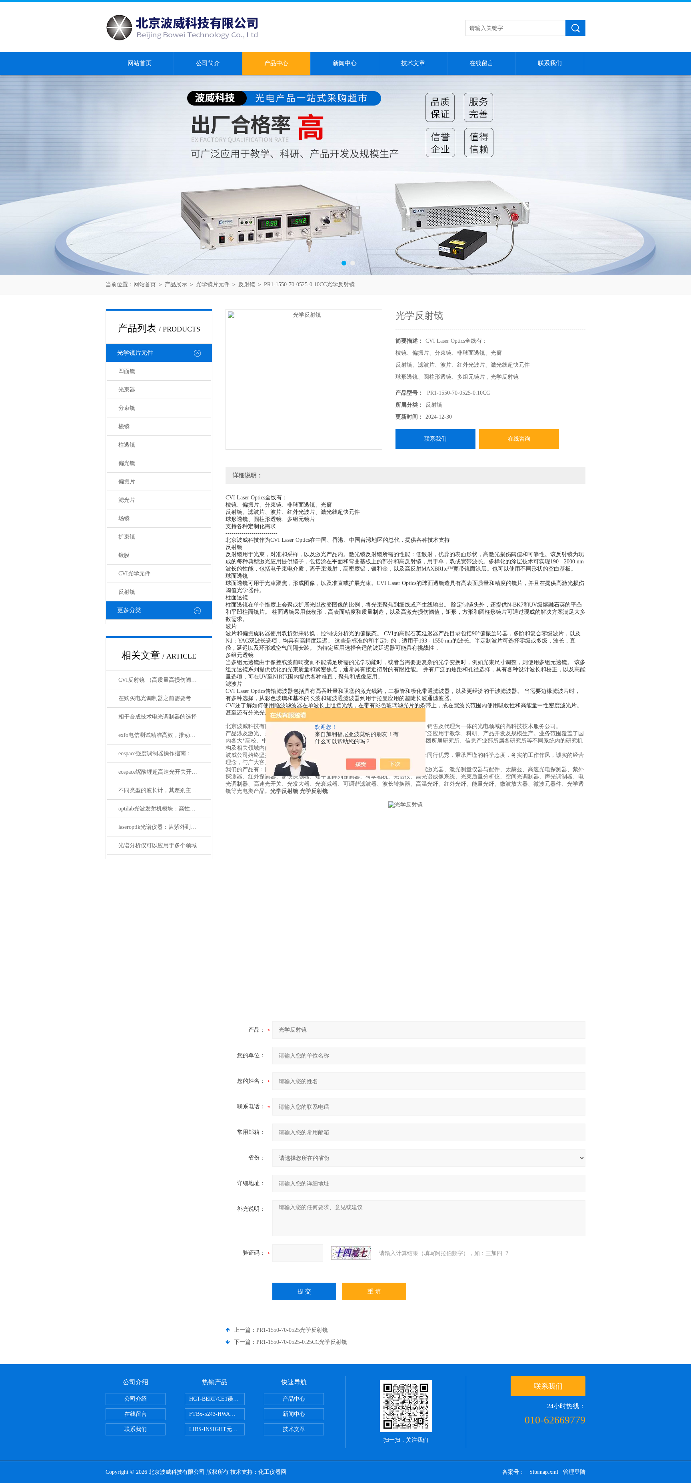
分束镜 (126, 408)
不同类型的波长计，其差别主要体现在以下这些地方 (164, 790)
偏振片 (126, 482)
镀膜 (124, 555)
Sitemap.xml (543, 1472)
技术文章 (413, 63)
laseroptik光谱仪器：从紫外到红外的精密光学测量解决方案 (164, 827)
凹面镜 (126, 371)
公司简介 (208, 63)
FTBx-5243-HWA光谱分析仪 (217, 1414)
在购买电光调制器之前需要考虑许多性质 (164, 698)
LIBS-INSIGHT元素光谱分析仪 (217, 1429)
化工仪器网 (272, 1472)
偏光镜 (126, 463)
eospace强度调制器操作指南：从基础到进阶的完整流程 (164, 753)
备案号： (513, 1472)
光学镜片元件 (213, 284)
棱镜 (124, 426)
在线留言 (481, 63)
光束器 (126, 390)
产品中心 (276, 63)
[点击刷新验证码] (351, 1253)
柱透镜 (126, 445)
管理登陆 (574, 1472)
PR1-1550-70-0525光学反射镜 (292, 1330)
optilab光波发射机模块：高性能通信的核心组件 (164, 809)
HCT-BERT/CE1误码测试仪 (217, 1399)
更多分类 (129, 610)
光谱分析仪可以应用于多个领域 (157, 845)
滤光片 (126, 500)
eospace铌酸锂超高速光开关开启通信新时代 (164, 772)
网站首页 (140, 63)
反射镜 (246, 284)
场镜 (124, 518)
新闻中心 (345, 63)
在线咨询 (519, 439)
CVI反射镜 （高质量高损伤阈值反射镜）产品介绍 (164, 680)
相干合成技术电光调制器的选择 (157, 717)
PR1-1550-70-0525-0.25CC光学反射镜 (301, 1342)
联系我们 (550, 63)
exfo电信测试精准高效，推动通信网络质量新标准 (164, 735)
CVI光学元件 (134, 574)
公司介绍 (135, 1399)
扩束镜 (126, 537)
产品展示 (176, 284)
